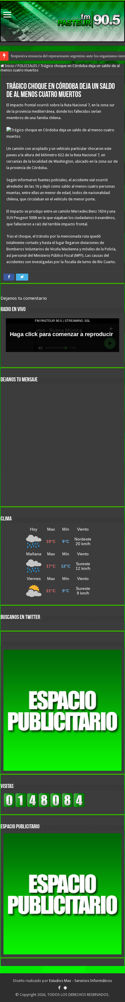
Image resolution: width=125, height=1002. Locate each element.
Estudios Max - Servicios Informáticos (80, 980)
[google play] (65, 987)
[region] (62, 710)
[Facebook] (59, 987)
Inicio (9, 66)
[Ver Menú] (7, 15)
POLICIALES (27, 66)
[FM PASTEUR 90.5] (62, 21)
